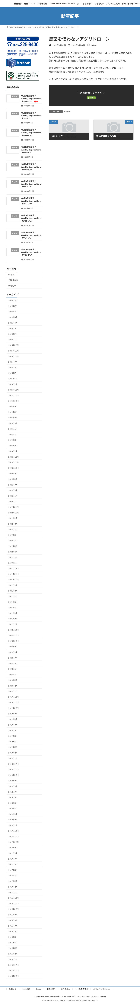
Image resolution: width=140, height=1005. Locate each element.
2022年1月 (13, 563)
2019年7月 (13, 725)
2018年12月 (13, 764)
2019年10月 (13, 708)
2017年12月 (13, 831)
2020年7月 (13, 658)
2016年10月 (13, 909)
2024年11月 (13, 395)
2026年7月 (13, 306)
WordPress (55, 1000)
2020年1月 (13, 691)
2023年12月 (13, 457)
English (11, 274)
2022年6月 (13, 535)
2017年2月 (13, 886)
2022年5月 (13, 540)
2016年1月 (13, 959)
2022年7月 (13, 529)
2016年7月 (13, 926)
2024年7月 (13, 418)
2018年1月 (13, 825)
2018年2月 (13, 820)
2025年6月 (13, 378)
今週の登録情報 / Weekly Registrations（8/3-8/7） (31, 115)
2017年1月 (13, 892)
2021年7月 (13, 596)
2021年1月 (13, 624)
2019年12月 (13, 697)
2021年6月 (13, 602)
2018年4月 (13, 808)
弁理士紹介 (26, 989)
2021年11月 (13, 574)
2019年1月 (13, 758)
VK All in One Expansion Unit (87, 1000)
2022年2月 (13, 557)
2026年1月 (13, 339)
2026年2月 (13, 334)
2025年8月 (13, 367)
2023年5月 (13, 496)
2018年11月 (13, 769)
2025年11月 (13, 350)
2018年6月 (13, 797)
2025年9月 (13, 362)
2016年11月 (13, 903)
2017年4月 (13, 875)
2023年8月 (13, 479)
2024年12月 (13, 390)
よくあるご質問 (81, 989)
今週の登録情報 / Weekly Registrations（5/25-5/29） (31, 201)
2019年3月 (13, 747)
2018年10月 (13, 775)
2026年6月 (13, 311)
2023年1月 (13, 501)
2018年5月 (13, 803)
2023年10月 (13, 468)
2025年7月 (13, 373)
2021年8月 (13, 591)
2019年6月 (13, 730)
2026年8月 (13, 300)
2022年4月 (13, 546)
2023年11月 (13, 462)
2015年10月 (13, 976)
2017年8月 (13, 853)
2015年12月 (13, 965)
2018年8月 (13, 786)
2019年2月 (13, 753)
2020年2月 (13, 685)
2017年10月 (13, 842)
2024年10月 (13, 401)
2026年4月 (13, 323)
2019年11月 (13, 702)
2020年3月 (13, 680)
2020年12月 (13, 630)
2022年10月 (13, 512)
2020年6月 (13, 663)
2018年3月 (13, 814)
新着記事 (67, 111)
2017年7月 (13, 859)
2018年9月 (13, 780)
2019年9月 (13, 713)
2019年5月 (13, 736)
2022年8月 (13, 524)
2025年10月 (13, 356)
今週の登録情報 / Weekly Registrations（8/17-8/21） (31, 98)
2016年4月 (13, 942)
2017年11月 (13, 836)
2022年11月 (13, 507)
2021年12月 (13, 568)
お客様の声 (13, 280)
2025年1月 (13, 384)
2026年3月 (13, 328)
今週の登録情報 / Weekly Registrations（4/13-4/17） (31, 252)
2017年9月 (13, 847)
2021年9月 (13, 585)
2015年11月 (13, 970)
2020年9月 (13, 646)
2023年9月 (13, 473)
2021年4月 (13, 607)
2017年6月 (13, 864)
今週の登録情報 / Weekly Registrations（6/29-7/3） (31, 150)
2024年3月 (13, 440)
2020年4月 (13, 674)
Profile (38, 989)
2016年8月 (13, 920)
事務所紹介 (51, 989)
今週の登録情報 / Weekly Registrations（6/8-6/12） (31, 184)
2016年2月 (13, 954)
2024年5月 (13, 429)
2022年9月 (13, 518)
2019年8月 (13, 719)
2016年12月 (13, 898)
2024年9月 (13, 406)
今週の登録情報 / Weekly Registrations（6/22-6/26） (31, 167)
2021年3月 (13, 613)
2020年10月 (13, 641)
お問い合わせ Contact (101, 989)
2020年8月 (13, 652)
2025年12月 (13, 345)
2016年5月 (13, 937)
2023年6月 (13, 490)
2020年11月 (13, 635)
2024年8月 (13, 412)
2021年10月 (13, 579)
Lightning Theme (69, 1000)
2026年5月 (13, 317)
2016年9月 (13, 914)
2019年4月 (13, 741)
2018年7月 (13, 792)
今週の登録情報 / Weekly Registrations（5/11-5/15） (31, 218)
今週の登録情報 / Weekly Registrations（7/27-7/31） (31, 133)
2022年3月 (13, 552)
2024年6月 (13, 423)
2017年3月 (13, 881)
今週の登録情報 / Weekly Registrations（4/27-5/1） (31, 235)
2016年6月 (13, 931)
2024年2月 (13, 445)
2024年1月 (13, 451)
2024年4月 (13, 434)
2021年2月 (13, 619)
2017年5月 (13, 870)
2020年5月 (13, 669)
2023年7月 (13, 484)
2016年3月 (13, 948)
